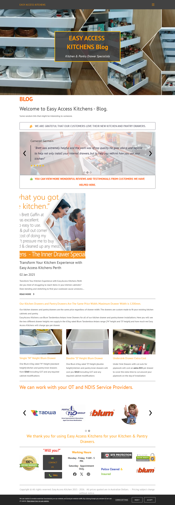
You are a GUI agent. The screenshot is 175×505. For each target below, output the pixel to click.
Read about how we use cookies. (38, 501)
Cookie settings (121, 500)
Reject (137, 500)
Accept (150, 500)
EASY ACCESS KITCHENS (33, 4)
